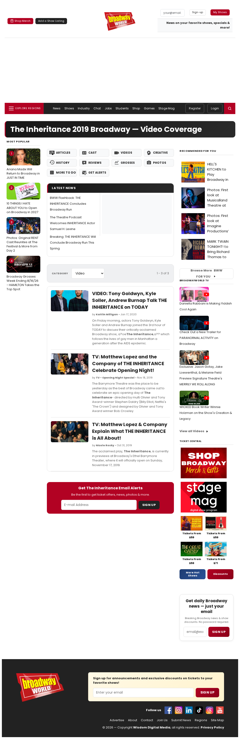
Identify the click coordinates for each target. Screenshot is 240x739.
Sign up (219, 632)
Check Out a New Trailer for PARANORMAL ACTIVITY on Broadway (200, 338)
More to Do (66, 173)
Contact (147, 720)
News (56, 108)
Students (122, 108)
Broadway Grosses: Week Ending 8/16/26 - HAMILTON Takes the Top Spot (23, 275)
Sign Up (149, 505)
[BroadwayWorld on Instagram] (178, 710)
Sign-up (197, 12)
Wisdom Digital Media (151, 727)
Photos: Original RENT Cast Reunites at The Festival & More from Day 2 (22, 236)
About (132, 720)
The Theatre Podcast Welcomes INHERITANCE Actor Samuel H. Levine (72, 223)
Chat (97, 108)
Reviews (94, 163)
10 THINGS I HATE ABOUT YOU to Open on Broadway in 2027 (22, 200)
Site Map (217, 720)
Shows (69, 108)
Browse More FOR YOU (206, 273)
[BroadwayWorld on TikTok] (199, 710)
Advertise (117, 720)
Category (60, 273)
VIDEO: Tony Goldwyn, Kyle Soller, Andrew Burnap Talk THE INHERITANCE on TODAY (129, 300)
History (62, 163)
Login (215, 108)
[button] (229, 108)
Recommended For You (198, 151)
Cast (92, 153)
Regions (201, 720)
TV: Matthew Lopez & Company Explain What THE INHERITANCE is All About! (129, 431)
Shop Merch (22, 21)
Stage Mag (166, 108)
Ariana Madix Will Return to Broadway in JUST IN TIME (23, 165)
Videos (126, 153)
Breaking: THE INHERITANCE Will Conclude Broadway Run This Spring (73, 242)
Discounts (220, 574)
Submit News (181, 720)
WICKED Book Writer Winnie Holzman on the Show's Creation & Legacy (206, 413)
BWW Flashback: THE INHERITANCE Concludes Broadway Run (68, 204)
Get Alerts (97, 173)
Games (149, 108)
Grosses (128, 163)
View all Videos (192, 431)
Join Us (162, 720)
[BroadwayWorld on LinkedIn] (189, 710)
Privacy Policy (212, 727)
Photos (159, 163)
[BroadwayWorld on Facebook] (168, 710)
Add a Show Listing (51, 21)
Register (195, 108)
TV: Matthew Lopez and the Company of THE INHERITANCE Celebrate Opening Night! (128, 363)
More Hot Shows (192, 574)
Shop (136, 108)
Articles (63, 153)
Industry (84, 108)
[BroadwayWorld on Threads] (209, 710)
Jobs (108, 108)
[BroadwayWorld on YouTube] (220, 710)
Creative (160, 153)
